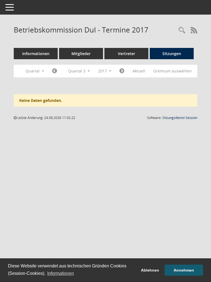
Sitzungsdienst (179, 117)
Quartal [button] (33, 71)
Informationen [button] (60, 273)
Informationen (35, 53)
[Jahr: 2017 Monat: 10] (121, 71)
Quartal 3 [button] (77, 71)
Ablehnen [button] (150, 270)
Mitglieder (81, 53)
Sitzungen (171, 53)
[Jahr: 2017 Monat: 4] (54, 71)
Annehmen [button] (184, 270)
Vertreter (126, 53)
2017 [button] (103, 71)
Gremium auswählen (172, 71)
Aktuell (138, 71)
